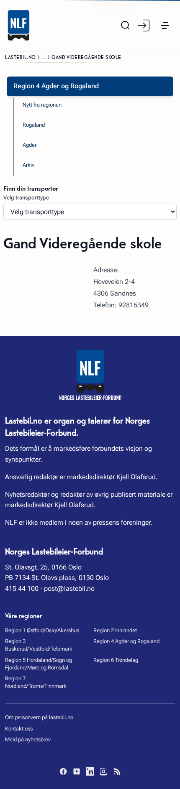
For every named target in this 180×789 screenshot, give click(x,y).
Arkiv (28, 165)
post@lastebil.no (69, 588)
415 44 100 (22, 588)
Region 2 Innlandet (115, 630)
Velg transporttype (26, 197)
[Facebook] (63, 771)
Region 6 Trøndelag (115, 660)
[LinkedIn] (90, 771)
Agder (29, 145)
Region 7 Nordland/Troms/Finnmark (36, 682)
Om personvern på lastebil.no (39, 717)
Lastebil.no (20, 56)
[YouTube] (76, 771)
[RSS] (117, 771)
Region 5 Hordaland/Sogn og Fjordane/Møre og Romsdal (38, 664)
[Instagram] (103, 771)
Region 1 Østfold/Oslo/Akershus (42, 630)
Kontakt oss (19, 728)
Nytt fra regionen (42, 105)
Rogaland (34, 125)
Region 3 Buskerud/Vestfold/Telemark (38, 645)
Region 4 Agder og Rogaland (126, 641)
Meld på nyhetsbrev (28, 739)
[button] (165, 25)
